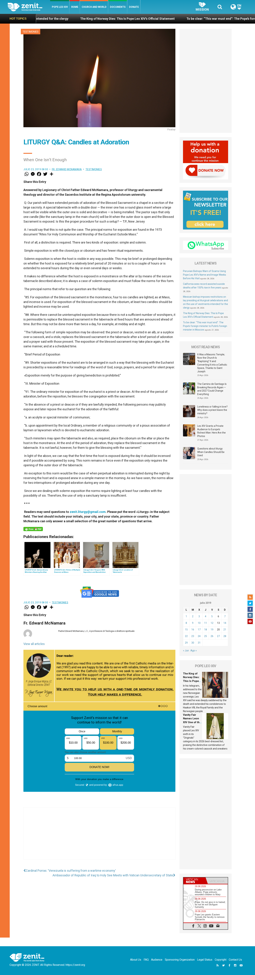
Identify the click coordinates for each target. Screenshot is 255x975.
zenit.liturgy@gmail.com (88, 512)
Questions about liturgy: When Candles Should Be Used (210, 452)
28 (224, 636)
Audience (156, 959)
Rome (74, 7)
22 (186, 636)
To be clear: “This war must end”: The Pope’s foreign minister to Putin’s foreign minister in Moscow (205, 326)
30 (192, 642)
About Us (135, 959)
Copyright (220, 959)
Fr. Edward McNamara (67, 169)
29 (186, 642)
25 (205, 636)
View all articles (34, 644)
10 (199, 623)
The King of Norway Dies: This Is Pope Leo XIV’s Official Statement (68, 18)
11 (205, 623)
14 (224, 623)
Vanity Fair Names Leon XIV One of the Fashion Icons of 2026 (192, 722)
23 (192, 636)
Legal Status (204, 959)
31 (199, 642)
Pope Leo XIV (60, 7)
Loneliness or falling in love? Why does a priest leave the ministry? (212, 410)
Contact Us (235, 959)
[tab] (194, 880)
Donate (134, 7)
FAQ (146, 959)
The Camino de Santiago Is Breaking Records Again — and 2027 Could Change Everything (212, 389)
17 (199, 629)
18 (205, 629)
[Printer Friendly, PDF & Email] (33, 529)
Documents (118, 7)
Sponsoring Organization (180, 959)
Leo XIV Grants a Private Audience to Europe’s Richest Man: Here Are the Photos (211, 430)
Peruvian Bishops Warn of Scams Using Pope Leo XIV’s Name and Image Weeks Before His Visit (204, 275)
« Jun (186, 650)
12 (212, 623)
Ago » (193, 650)
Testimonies (31, 31)
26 (212, 636)
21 (224, 629)
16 (192, 629)
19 (212, 629)
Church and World (94, 7)
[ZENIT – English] (29, 7)
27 (218, 636)
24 (199, 636)
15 (186, 629)
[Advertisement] (99, 837)
